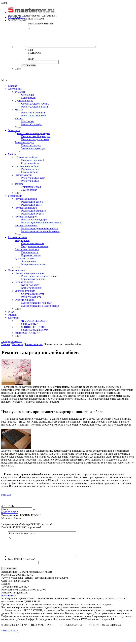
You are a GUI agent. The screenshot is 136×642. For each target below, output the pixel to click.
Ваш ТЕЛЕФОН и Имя (21, 559)
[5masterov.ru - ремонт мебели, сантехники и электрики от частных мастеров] (31, 12)
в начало (6, 494)
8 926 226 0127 (9, 630)
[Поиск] (34, 509)
